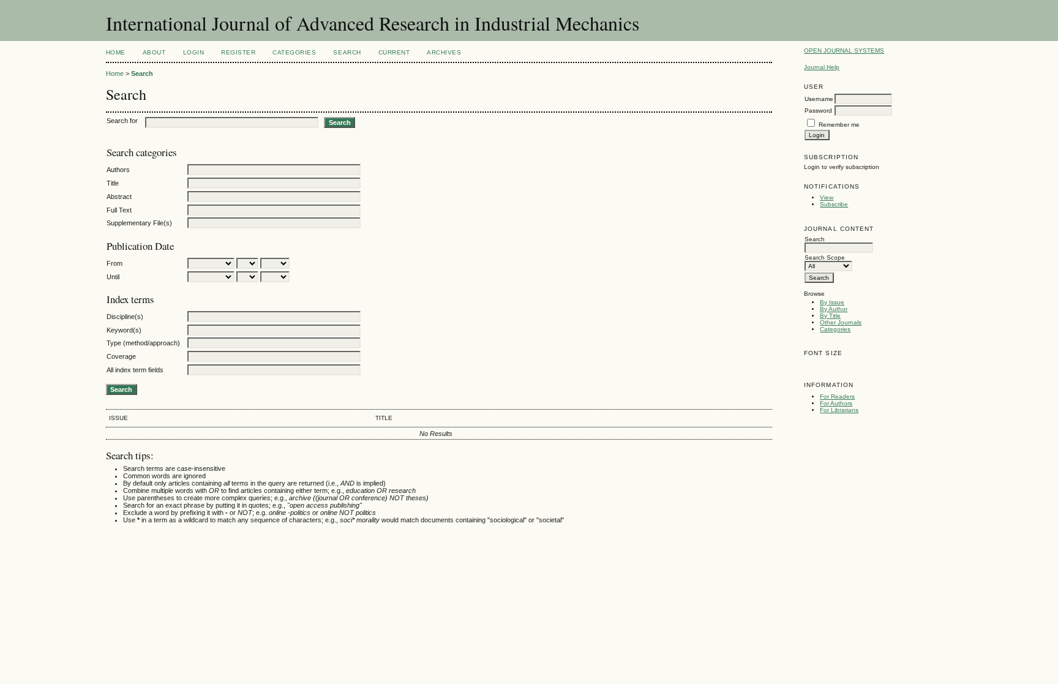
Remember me (839, 124)
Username (819, 99)
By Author (833, 309)
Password (818, 110)
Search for (122, 120)
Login (193, 52)
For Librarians (839, 410)
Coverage (121, 356)
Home (116, 52)
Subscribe (834, 204)
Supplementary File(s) (139, 223)
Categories (835, 329)
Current (394, 52)
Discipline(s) (125, 316)
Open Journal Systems (844, 50)
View (826, 197)
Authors (118, 169)
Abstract (119, 196)
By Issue (832, 302)
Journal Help (821, 67)
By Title (830, 315)
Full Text (119, 210)
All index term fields (135, 370)
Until (113, 276)
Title (113, 183)
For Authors (836, 403)
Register (238, 52)
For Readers (837, 396)
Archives (444, 52)
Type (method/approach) (143, 343)
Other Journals (840, 322)
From (114, 263)
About (154, 52)
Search (347, 52)
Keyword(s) (124, 330)
